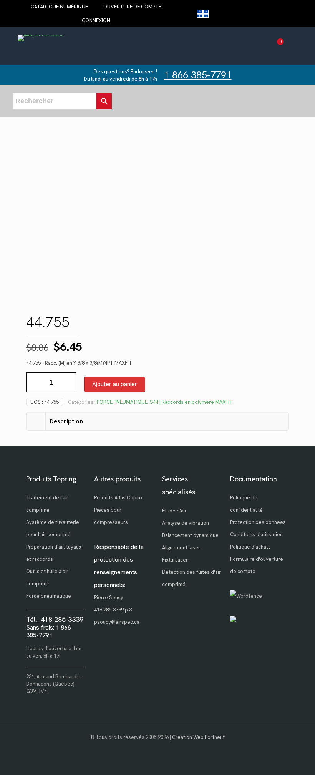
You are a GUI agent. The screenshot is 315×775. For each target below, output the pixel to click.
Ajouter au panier (114, 384)
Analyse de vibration (185, 523)
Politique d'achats (250, 547)
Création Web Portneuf (198, 737)
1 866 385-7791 (198, 75)
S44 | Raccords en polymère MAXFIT (191, 402)
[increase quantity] (67, 382)
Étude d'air (174, 510)
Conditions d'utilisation (256, 534)
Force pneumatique (48, 596)
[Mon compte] (290, 46)
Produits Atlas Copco (118, 497)
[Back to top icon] (278, 759)
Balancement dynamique (190, 535)
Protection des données (258, 522)
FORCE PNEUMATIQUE (122, 402)
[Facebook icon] (158, 748)
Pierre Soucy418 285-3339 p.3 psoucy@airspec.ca (116, 609)
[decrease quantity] (34, 382)
